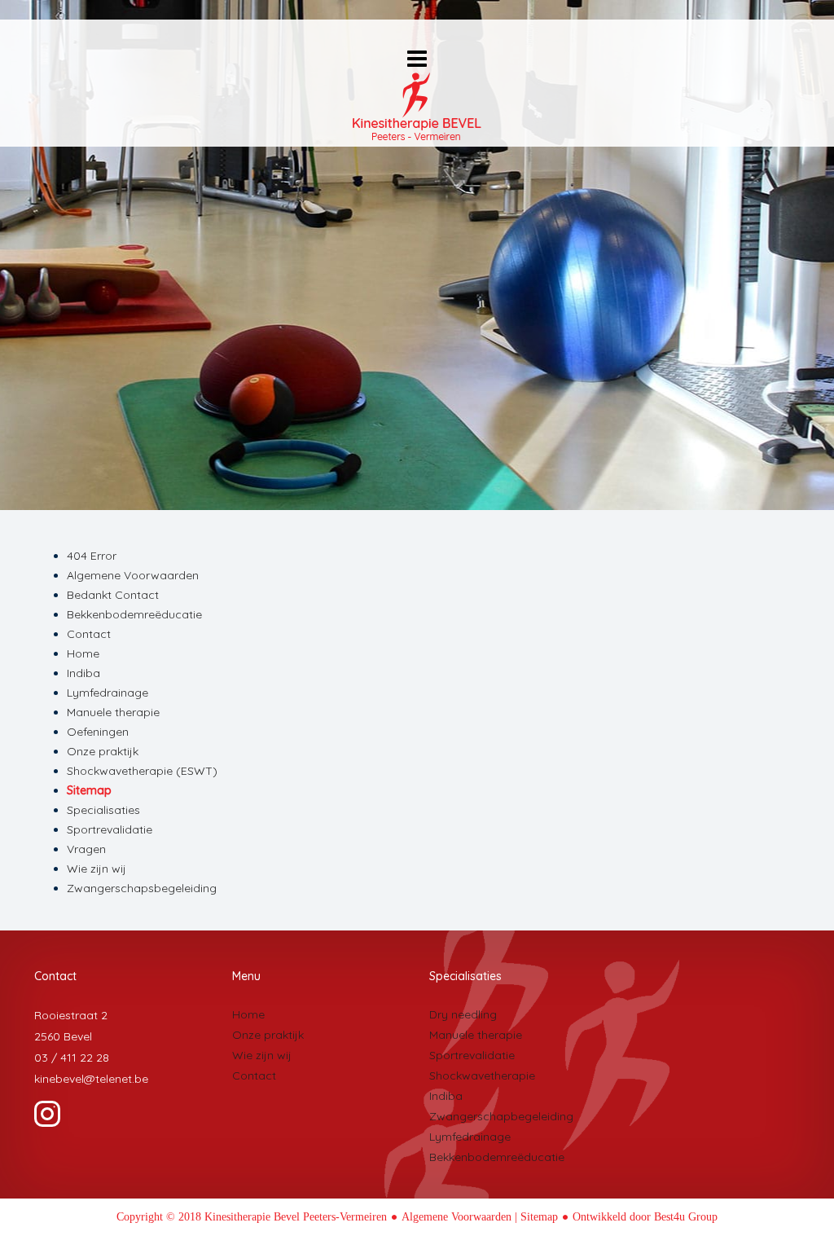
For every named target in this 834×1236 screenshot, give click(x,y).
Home (83, 653)
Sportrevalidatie (109, 829)
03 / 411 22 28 (71, 1057)
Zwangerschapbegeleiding (501, 1116)
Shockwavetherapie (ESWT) (142, 770)
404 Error (91, 555)
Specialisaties (103, 810)
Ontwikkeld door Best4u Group (645, 1217)
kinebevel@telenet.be (91, 1078)
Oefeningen (98, 731)
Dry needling (463, 1014)
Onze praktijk (102, 751)
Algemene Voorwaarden (133, 575)
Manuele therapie (113, 712)
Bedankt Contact (113, 594)
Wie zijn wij (96, 868)
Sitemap (89, 790)
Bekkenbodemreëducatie (134, 614)
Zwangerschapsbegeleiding (142, 888)
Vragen (86, 849)
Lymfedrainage (107, 692)
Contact (89, 634)
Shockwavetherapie (482, 1075)
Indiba (83, 673)
